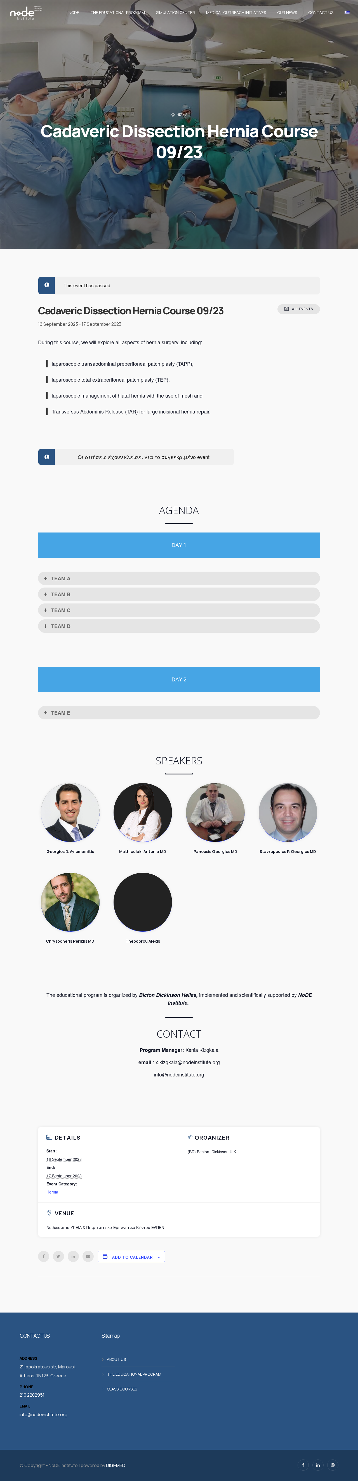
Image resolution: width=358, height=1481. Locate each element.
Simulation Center (175, 12)
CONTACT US (320, 12)
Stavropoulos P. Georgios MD (288, 812)
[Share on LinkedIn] (73, 1256)
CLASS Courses (122, 1389)
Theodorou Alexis (143, 902)
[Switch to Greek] (346, 12)
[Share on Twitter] (58, 1256)
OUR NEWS (287, 12)
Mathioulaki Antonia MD (143, 812)
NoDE (74, 12)
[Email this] (88, 1256)
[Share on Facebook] (43, 1256)
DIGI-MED (115, 1465)
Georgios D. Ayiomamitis (70, 812)
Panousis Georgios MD (215, 812)
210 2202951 (32, 1395)
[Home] (26, 12)
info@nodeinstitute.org (43, 1414)
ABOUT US (116, 1359)
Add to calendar (132, 1257)
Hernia (182, 115)
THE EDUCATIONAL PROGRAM (117, 12)
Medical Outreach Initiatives (236, 12)
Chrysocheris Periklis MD (70, 902)
